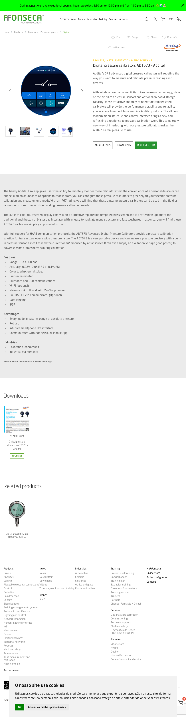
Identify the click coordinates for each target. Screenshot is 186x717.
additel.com (119, 47)
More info (172, 37)
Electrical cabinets (13, 638)
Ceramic (79, 576)
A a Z (42, 599)
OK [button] (19, 707)
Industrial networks (14, 641)
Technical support (121, 622)
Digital (66, 32)
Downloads (45, 580)
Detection (9, 592)
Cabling (8, 580)
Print (118, 37)
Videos (43, 584)
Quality (114, 651)
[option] (46, 91)
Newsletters (46, 576)
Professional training (122, 573)
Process (32, 32)
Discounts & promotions (124, 588)
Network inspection (15, 618)
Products (64, 19)
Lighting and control (15, 615)
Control (8, 588)
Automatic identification (17, 611)
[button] (10, 90)
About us (123, 19)
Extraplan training (121, 584)
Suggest (136, 37)
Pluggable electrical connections (21, 584)
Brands (81, 19)
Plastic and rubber (85, 588)
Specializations (119, 576)
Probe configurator (157, 577)
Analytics (9, 576)
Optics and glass (84, 584)
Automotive (81, 573)
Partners (115, 599)
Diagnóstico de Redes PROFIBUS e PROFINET (124, 631)
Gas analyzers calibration (124, 614)
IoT (5, 626)
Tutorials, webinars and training (56, 588)
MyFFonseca (154, 568)
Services (113, 19)
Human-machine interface (18, 622)
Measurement (11, 630)
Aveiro (114, 647)
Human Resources (121, 655)
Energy (8, 599)
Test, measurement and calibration (17, 658)
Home (6, 32)
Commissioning (119, 618)
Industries (92, 19)
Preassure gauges (49, 32)
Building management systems (21, 607)
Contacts (151, 581)
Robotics (8, 645)
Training (103, 19)
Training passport (120, 592)
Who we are (117, 644)
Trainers (115, 596)
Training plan (118, 580)
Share (154, 37)
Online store (153, 573)
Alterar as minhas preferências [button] (47, 707)
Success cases (12, 670)
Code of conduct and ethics (126, 659)
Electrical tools (12, 603)
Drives (7, 573)
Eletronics (80, 580)
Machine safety (12, 649)
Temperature (11, 653)
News (73, 19)
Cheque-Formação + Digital (126, 603)
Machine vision (12, 663)
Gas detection (11, 596)
